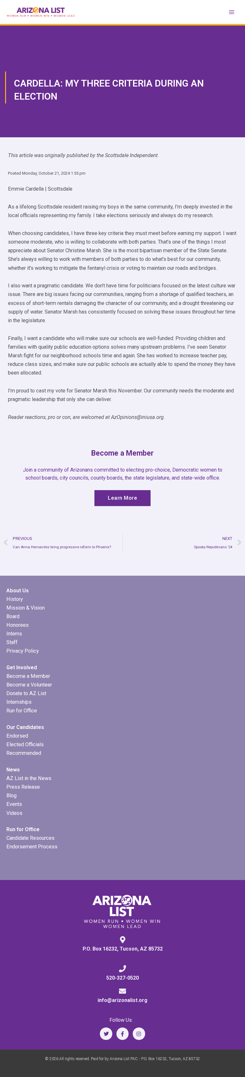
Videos (14, 813)
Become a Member (28, 676)
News (13, 770)
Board (12, 616)
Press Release (23, 787)
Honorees (17, 625)
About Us (17, 591)
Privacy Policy (22, 651)
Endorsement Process (31, 847)
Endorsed (17, 736)
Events (14, 804)
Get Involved (21, 667)
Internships (19, 702)
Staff (12, 642)
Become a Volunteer (29, 685)
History (14, 599)
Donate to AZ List (26, 693)
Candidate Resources (30, 838)
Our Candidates (25, 727)
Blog (11, 796)
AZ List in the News (28, 778)
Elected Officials (25, 744)
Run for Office (21, 711)
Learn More (122, 498)
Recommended (23, 753)
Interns (14, 634)
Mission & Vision (25, 608)
